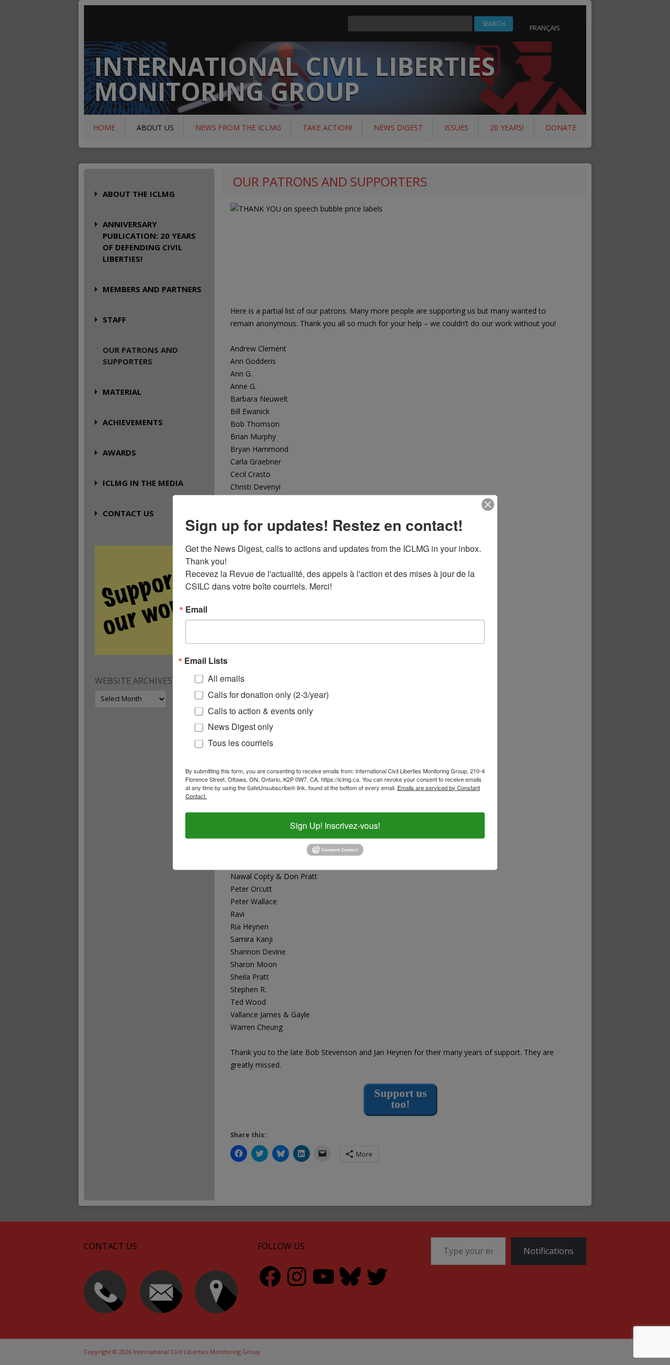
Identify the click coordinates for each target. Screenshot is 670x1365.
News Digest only (240, 726)
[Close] (488, 504)
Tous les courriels (240, 743)
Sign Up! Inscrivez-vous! (335, 825)
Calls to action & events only (260, 710)
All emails (226, 678)
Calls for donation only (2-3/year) (268, 694)
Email (196, 609)
